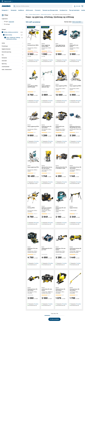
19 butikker (50, 182)
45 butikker (36, 141)
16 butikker (36, 182)
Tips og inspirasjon (74, 10)
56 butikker (36, 222)
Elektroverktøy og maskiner (46, 14)
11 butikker (36, 263)
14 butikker (64, 263)
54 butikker (36, 100)
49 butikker (64, 60)
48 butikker (50, 263)
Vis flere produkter (54, 319)
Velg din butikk (7, 1)
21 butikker (50, 100)
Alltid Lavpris (29, 10)
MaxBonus (21, 10)
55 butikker (50, 141)
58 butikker (78, 100)
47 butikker (50, 60)
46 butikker (36, 60)
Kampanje (13, 10)
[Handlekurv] (82, 6)
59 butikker (50, 222)
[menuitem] (12, 32)
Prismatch (38, 10)
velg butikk (11, 21)
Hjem (27, 14)
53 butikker (78, 182)
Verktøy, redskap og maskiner (34, 14)
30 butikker (78, 60)
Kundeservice (63, 10)
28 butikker (64, 100)
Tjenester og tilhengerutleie (50, 10)
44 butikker (78, 141)
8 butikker (36, 304)
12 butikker (64, 222)
